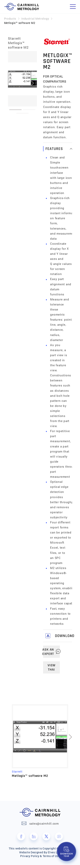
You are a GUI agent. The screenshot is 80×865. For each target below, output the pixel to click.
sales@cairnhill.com (44, 823)
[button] (15, 110)
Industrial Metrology (35, 18)
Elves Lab (54, 852)
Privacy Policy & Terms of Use (40, 856)
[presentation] (12, 83)
